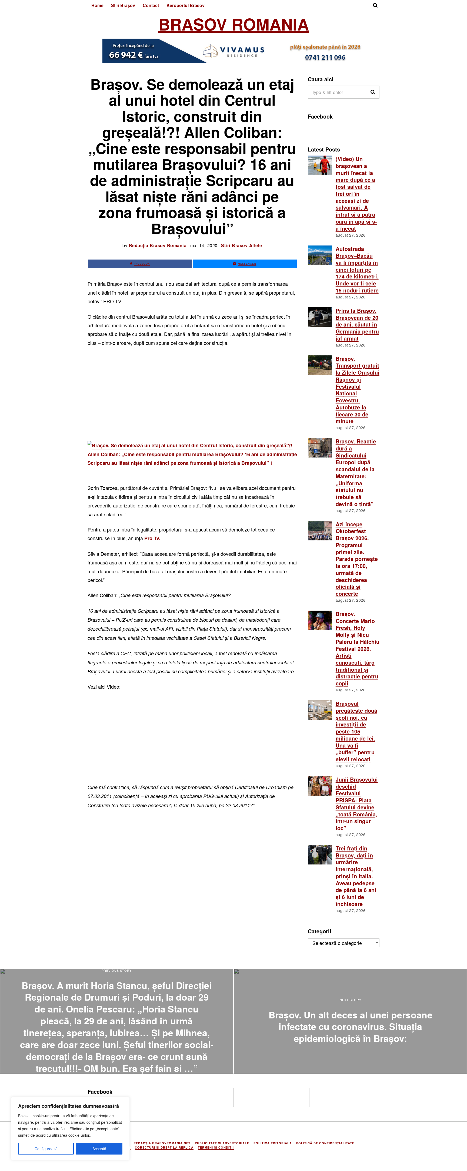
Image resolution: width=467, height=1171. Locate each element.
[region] (70, 1128)
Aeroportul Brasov (185, 5)
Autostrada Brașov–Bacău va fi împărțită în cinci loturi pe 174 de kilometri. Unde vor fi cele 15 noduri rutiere (357, 269)
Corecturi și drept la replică (164, 1147)
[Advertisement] (192, 391)
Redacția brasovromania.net (162, 1143)
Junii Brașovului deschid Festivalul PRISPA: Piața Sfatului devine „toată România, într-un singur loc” (357, 804)
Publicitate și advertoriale (222, 1143)
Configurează (46, 1148)
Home (97, 5)
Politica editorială (272, 1143)
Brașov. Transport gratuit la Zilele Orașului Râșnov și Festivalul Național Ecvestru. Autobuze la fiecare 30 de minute (357, 390)
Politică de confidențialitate (325, 1143)
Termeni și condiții (216, 1147)
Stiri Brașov (123, 5)
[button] (372, 92)
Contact (151, 5)
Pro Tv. (152, 538)
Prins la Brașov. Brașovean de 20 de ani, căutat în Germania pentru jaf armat (357, 324)
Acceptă (99, 1148)
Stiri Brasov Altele (241, 245)
